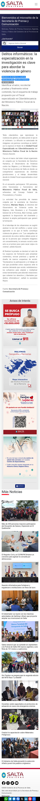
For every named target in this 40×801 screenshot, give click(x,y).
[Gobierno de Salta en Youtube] (16, 783)
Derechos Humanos (22, 79)
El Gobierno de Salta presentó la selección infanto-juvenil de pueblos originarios (18, 762)
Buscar (20, 47)
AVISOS (21, 486)
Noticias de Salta (8, 79)
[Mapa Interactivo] (20, 369)
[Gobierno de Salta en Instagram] (8, 783)
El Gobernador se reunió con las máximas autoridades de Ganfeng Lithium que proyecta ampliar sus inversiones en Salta (19, 616)
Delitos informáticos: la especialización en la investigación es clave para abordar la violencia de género (19, 62)
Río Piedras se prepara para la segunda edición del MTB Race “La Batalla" (20, 676)
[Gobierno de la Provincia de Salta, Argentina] (12, 4)
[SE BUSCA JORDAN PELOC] (20, 325)
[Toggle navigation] (36, 4)
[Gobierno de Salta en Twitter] (12, 783)
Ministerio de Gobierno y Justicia (13, 77)
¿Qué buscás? (7, 39)
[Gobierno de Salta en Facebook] (3, 783)
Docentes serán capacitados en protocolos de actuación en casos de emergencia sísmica (20, 705)
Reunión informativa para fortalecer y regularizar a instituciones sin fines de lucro (18, 586)
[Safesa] (20, 457)
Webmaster (6, 796)
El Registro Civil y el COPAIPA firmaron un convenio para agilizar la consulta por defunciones (18, 557)
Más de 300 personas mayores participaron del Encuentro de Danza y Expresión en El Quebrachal (19, 526)
